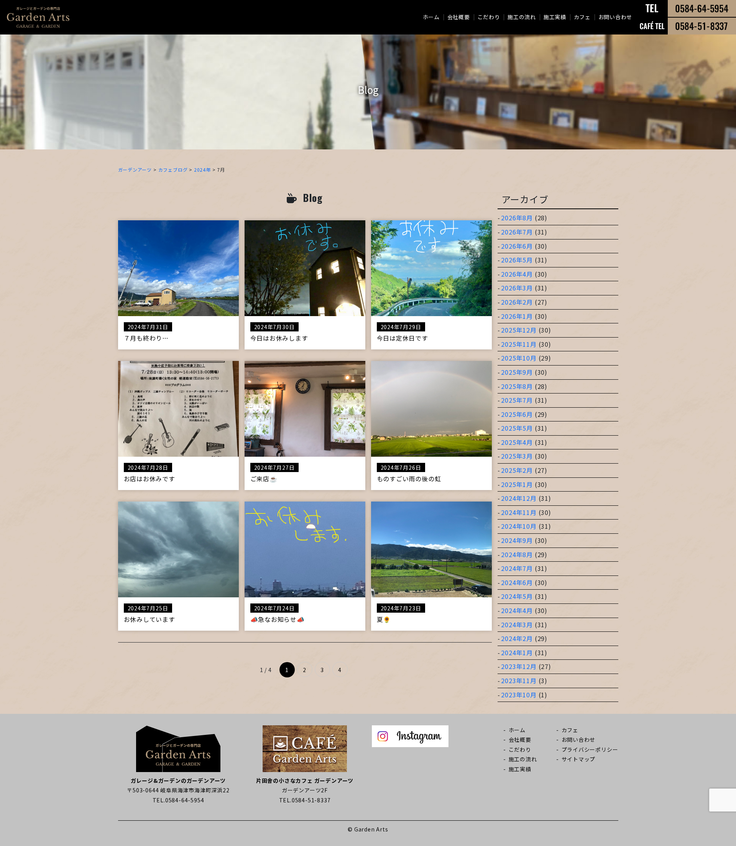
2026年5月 (517, 259)
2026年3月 (517, 287)
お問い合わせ (615, 17)
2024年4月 (517, 610)
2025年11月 (518, 344)
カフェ (582, 17)
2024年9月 (517, 540)
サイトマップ (579, 759)
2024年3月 (517, 624)
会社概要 (458, 17)
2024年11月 (518, 512)
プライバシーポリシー (590, 749)
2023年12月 (518, 666)
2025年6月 (517, 414)
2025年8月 (517, 386)
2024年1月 (517, 652)
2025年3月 (517, 456)
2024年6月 (517, 582)
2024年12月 (518, 498)
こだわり (489, 17)
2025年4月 (517, 442)
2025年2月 (517, 470)
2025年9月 (517, 372)
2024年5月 (517, 596)
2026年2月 (517, 302)
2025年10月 (518, 357)
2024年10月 (518, 526)
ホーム (431, 17)
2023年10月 (518, 694)
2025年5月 (517, 428)
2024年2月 (517, 638)
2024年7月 (517, 568)
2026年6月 (517, 246)
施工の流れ (522, 17)
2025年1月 (517, 484)
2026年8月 (517, 217)
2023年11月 (518, 680)
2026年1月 (517, 316)
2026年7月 (517, 231)
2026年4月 (517, 274)
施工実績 (555, 17)
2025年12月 (518, 329)
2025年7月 (517, 400)
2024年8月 (517, 554)
